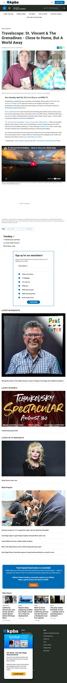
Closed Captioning (48, 636)
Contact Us (46, 639)
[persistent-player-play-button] (4, 8)
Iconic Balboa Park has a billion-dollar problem (17, 541)
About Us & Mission (26, 633)
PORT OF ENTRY (42, 14)
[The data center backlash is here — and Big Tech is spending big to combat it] (57, 600)
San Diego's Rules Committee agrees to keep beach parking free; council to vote (28, 552)
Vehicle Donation (25, 679)
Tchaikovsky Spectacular (10, 431)
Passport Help (47, 647)
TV (20, 229)
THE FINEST (32, 14)
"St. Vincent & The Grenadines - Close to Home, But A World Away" (26, 122)
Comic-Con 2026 (8, 14)
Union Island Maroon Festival (32, 137)
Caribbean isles (44, 126)
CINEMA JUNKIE (21, 14)
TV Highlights (28, 229)
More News (7, 593)
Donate (33, 585)
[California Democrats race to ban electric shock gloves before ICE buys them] (9, 600)
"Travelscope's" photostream (45, 141)
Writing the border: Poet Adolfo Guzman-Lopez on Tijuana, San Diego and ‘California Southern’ (33, 381)
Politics (36, 605)
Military (20, 605)
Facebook (20, 141)
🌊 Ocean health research (11, 243)
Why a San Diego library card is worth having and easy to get (21, 547)
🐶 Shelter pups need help (11, 239)
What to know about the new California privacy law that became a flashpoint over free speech (41, 613)
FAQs (44, 642)
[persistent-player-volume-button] (9, 8)
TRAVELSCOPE (53, 219)
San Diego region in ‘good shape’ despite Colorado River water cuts (23, 536)
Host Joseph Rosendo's (12, 112)
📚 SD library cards (9, 246)
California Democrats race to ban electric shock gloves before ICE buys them (8, 613)
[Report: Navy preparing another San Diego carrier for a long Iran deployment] (25, 600)
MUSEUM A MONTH (56, 14)
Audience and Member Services (51, 633)
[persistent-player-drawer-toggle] (64, 8)
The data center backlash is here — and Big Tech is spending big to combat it (57, 612)
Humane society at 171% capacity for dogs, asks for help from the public (25, 530)
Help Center (46, 650)
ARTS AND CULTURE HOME (34, 17)
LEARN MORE (18, 674)
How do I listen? (47, 644)
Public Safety (5, 605)
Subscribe (33, 302)
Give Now (59, 2)
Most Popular (7, 487)
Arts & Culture (6, 28)
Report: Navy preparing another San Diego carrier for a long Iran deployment (25, 612)
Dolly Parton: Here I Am (9, 480)
